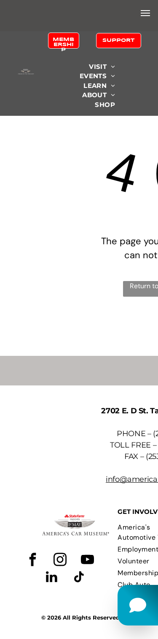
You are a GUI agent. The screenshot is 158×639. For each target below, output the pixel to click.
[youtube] (87, 560)
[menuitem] (102, 67)
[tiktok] (78, 578)
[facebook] (32, 560)
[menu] (145, 13)
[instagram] (59, 560)
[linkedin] (51, 578)
